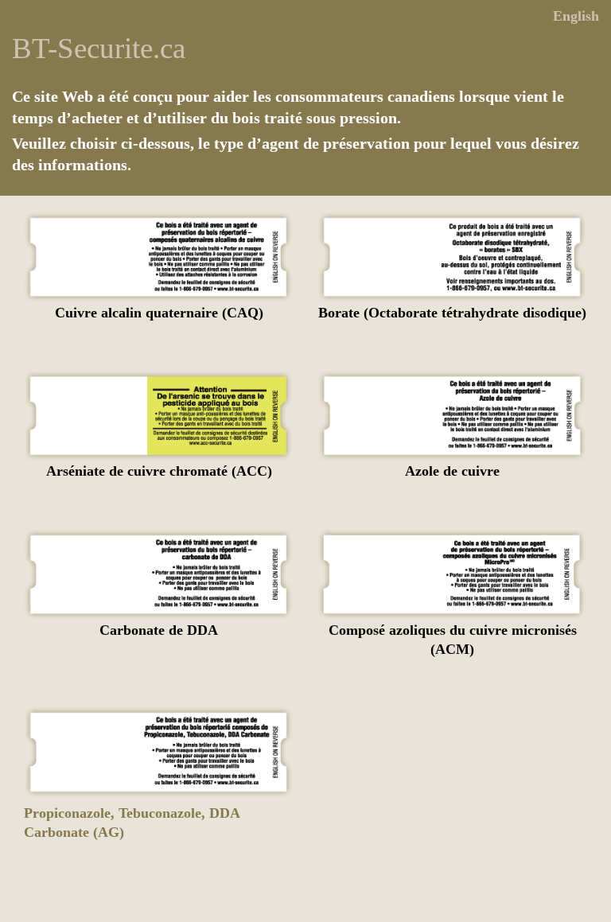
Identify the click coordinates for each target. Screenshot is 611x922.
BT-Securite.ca (98, 48)
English (576, 16)
